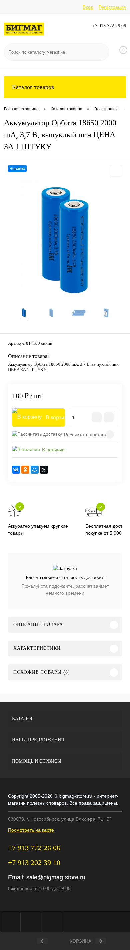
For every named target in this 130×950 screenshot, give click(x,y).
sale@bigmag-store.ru (55, 877)
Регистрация (112, 7)
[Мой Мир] (35, 470)
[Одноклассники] (25, 470)
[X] (44, 470)
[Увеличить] (65, 240)
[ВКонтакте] (16, 470)
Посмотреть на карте (31, 830)
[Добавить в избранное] (116, 171)
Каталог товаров (33, 87)
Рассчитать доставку (86, 434)
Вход (88, 7)
